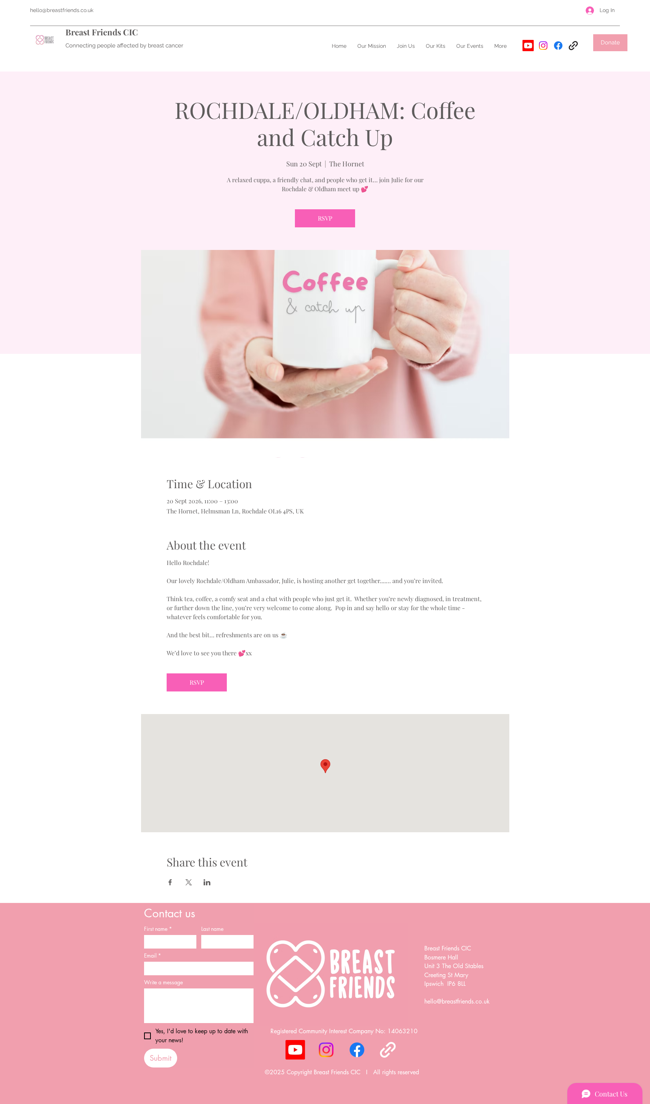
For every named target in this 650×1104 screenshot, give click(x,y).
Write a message (163, 982)
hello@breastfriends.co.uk (61, 10)
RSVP (325, 218)
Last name (212, 929)
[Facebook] (558, 45)
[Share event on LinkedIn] (207, 882)
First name (158, 929)
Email (152, 955)
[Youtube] (528, 45)
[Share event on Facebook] (170, 882)
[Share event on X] (188, 882)
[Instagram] (543, 45)
